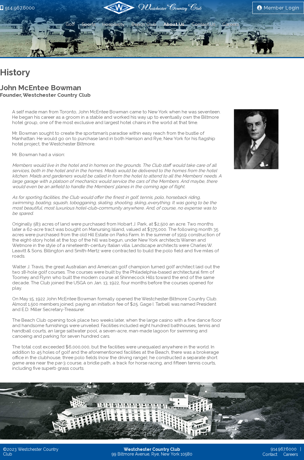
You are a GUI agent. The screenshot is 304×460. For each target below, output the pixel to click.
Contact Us (203, 24)
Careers (230, 24)
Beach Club (144, 24)
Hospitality (113, 24)
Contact (269, 454)
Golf (70, 24)
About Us (174, 24)
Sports (88, 24)
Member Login (280, 8)
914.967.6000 (19, 8)
